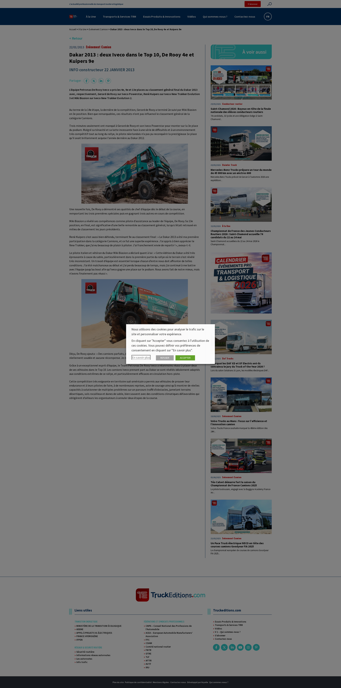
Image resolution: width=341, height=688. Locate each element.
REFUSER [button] (164, 357)
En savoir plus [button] (141, 357)
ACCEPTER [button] (185, 357)
